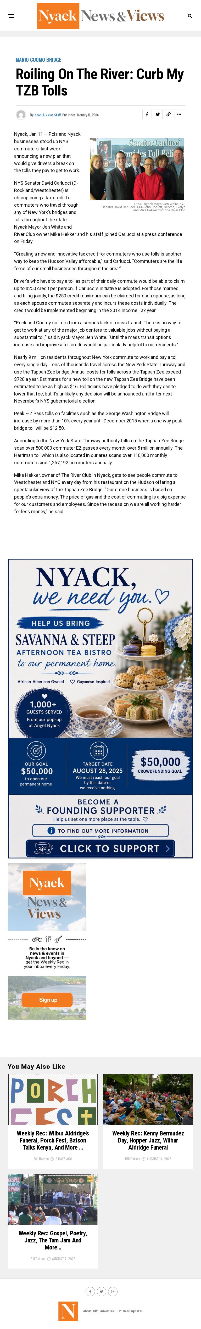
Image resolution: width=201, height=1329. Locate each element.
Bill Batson (41, 1158)
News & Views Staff (48, 114)
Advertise (107, 1311)
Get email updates (129, 1311)
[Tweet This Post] (158, 114)
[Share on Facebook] (147, 114)
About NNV (90, 1311)
